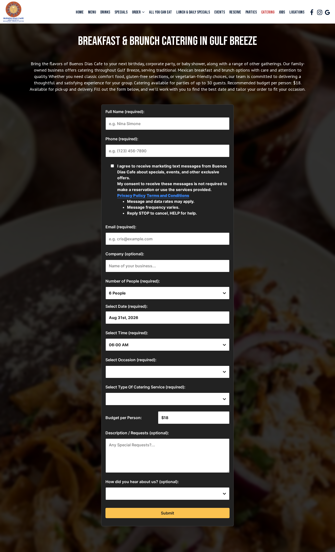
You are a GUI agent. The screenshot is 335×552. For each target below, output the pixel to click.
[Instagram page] (319, 12)
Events (219, 12)
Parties (251, 12)
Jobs (282, 12)
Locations (296, 12)
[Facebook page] (312, 12)
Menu (92, 12)
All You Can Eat (160, 12)
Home (80, 12)
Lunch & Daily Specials (193, 12)
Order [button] (136, 12)
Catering (267, 12)
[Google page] (327, 12)
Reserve (235, 12)
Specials (121, 12)
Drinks (105, 12)
